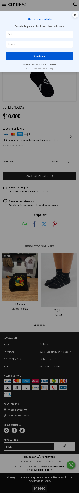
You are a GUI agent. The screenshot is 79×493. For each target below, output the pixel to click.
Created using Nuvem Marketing (39, 68)
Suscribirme (39, 56)
